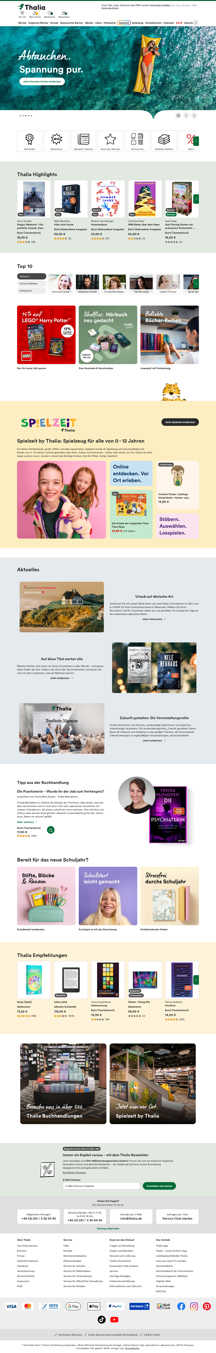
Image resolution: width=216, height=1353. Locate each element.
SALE (191, 141)
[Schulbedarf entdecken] (46, 900)
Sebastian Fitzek (87, 283)
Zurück (186, 115)
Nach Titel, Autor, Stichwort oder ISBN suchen (125, 5)
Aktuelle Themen (83, 141)
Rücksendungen (72, 1260)
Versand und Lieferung (122, 1255)
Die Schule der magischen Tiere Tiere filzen (131, 514)
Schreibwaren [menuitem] (153, 23)
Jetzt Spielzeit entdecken (180, 422)
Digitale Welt (163, 1281)
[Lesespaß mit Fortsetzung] (169, 338)
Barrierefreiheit (25, 1276)
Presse (21, 1255)
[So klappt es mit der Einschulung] (108, 900)
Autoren (24, 276)
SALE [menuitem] (179, 23)
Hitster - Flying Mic (145, 993)
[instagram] (194, 1306)
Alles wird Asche (71, 212)
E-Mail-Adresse (71, 1179)
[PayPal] (115, 1306)
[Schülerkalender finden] (169, 900)
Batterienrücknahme (75, 1255)
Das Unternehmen (27, 1245)
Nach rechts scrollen (196, 199)
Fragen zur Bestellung (122, 1245)
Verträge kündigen (120, 1276)
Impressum (23, 1281)
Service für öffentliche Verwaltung (82, 1281)
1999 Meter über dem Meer (145, 212)
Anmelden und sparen (159, 1186)
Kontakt (67, 1250)
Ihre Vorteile (163, 1240)
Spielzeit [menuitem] (124, 23)
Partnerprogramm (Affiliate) (172, 1276)
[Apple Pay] (94, 1306)
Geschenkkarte (164, 1265)
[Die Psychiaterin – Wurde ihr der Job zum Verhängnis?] (155, 845)
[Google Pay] (73, 1306)
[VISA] (11, 1306)
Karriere (21, 1250)
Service (67, 1240)
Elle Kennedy (141, 283)
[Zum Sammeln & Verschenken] (108, 338)
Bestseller (29, 141)
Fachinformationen (27, 1260)
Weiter (196, 23)
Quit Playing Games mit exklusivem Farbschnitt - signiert (182, 212)
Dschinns (182, 993)
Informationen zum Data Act (126, 1286)
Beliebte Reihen (164, 141)
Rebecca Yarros (60, 283)
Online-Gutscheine (120, 1260)
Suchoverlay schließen (159, 5)
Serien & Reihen (28, 283)
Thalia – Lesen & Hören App (171, 1250)
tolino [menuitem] (98, 23)
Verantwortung (25, 1271)
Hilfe (66, 1245)
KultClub (161, 1291)
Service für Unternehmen (77, 1276)
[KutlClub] (164, 1306)
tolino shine (71, 993)
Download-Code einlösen (124, 1265)
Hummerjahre (108, 212)
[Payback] (139, 1306)
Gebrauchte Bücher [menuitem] (71, 23)
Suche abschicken (110, 8)
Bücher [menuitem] (22, 23)
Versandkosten (132, 1348)
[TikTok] (102, 1320)
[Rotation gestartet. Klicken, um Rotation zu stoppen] (178, 115)
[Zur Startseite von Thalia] (33, 7)
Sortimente (137, 141)
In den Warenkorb (51, 830)
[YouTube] (114, 1320)
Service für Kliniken (74, 1286)
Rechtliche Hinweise (74, 1172)
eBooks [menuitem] (89, 23)
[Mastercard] (28, 1306)
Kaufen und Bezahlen (121, 1250)
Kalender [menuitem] (169, 23)
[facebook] (181, 1306)
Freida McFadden (114, 283)
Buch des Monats (110, 141)
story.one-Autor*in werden (171, 1260)
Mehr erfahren (25, 822)
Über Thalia (24, 1240)
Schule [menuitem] (54, 23)
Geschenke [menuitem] (190, 23)
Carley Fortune (168, 283)
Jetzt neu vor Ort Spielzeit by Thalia (153, 1083)
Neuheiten (56, 141)
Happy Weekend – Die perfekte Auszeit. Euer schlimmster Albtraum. (34, 212)
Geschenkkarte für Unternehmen (174, 1271)
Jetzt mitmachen (152, 619)
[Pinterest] (207, 1306)
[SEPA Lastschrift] (49, 1306)
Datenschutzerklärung (122, 1281)
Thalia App (162, 1245)
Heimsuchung (108, 993)
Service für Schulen (74, 1265)
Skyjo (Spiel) (34, 993)
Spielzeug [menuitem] (137, 23)
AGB (19, 1286)
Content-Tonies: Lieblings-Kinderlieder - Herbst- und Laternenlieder (177, 485)
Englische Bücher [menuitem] (38, 23)
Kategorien (26, 290)
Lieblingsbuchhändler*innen (172, 1255)
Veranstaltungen (165, 1286)
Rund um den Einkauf (122, 1240)
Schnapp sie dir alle (108, 73)
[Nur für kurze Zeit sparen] (46, 338)
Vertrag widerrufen (108, 1228)
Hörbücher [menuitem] (110, 23)
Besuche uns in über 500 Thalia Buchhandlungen (63, 1083)
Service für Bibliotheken (76, 1271)
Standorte (22, 1265)
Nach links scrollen (20, 199)
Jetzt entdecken (59, 678)
